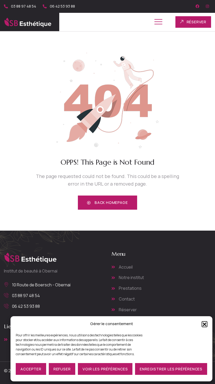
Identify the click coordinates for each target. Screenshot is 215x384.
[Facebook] (197, 6)
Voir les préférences (105, 368)
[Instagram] (207, 6)
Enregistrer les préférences (171, 368)
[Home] (28, 22)
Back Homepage (111, 202)
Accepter (30, 368)
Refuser (62, 368)
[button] (204, 324)
